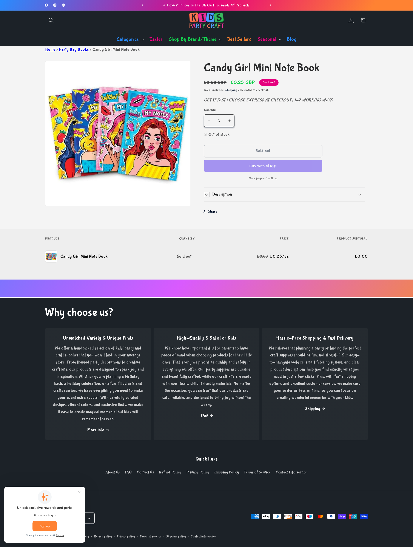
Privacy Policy (198, 472)
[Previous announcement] (142, 5)
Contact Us (145, 472)
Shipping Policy (226, 472)
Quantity (210, 110)
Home (50, 49)
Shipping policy (176, 536)
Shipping (231, 90)
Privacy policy (126, 536)
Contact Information (292, 472)
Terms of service (150, 536)
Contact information (204, 536)
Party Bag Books (74, 49)
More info (96, 429)
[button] (51, 20)
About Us (112, 472)
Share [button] (212, 211)
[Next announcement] (270, 5)
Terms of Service (257, 472)
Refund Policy (170, 472)
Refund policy (103, 536)
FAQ (204, 415)
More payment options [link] (263, 178)
